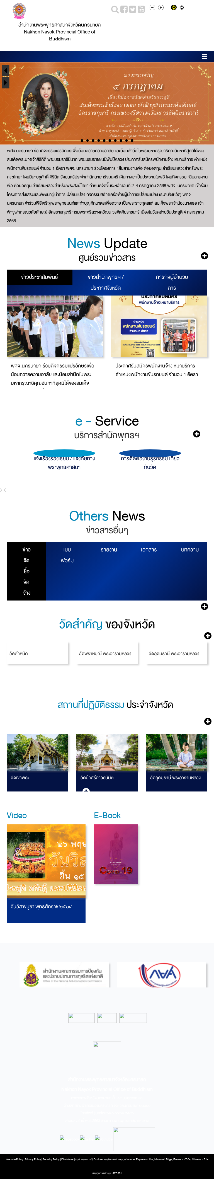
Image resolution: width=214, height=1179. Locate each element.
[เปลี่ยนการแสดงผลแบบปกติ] (182, 8)
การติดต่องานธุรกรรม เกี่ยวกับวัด (147, 463)
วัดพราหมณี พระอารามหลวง (105, 654)
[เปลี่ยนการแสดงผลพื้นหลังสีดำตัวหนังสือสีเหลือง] (175, 8)
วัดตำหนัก (18, 654)
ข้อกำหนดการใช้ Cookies (89, 1159)
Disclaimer (67, 1159)
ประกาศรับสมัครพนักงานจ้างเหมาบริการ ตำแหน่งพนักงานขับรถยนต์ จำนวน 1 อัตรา (156, 370)
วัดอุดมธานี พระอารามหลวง (174, 654)
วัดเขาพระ (20, 778)
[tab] (39, 277)
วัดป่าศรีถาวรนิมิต (97, 778)
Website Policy (14, 1159)
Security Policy (51, 1159)
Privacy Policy (33, 1159)
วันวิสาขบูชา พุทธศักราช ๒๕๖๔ (41, 906)
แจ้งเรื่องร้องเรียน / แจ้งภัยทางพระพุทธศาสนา (61, 463)
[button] (204, 57)
